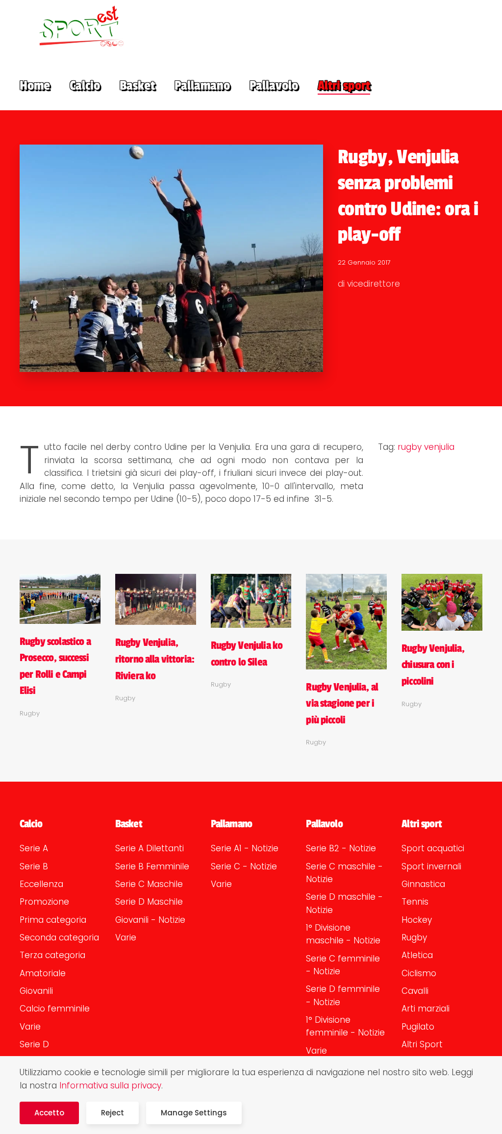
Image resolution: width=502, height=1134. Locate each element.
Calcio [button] (85, 86)
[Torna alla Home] (74, 26)
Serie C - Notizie (244, 866)
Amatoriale (43, 973)
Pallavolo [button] (274, 86)
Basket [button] (137, 86)
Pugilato (418, 1027)
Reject (112, 1113)
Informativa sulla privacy (110, 1085)
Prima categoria (53, 920)
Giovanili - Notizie (150, 920)
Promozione (44, 902)
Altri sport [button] (344, 86)
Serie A (34, 848)
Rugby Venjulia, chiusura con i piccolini (433, 665)
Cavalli (415, 991)
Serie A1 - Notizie (244, 848)
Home (35, 86)
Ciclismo (419, 973)
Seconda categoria (59, 937)
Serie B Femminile (152, 866)
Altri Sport (422, 1044)
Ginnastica (423, 884)
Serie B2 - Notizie (341, 848)
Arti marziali (426, 1008)
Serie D (34, 1044)
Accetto (49, 1113)
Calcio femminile (55, 1008)
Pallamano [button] (202, 86)
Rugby (414, 937)
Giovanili (36, 991)
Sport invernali (431, 866)
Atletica (417, 955)
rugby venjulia (426, 447)
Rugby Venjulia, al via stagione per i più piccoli (342, 703)
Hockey (417, 920)
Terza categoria (52, 955)
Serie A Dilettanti (149, 848)
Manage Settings (194, 1113)
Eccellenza (41, 884)
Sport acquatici (433, 848)
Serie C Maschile (149, 884)
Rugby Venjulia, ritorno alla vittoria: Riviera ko (154, 659)
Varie (30, 1027)
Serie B (34, 866)
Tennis (415, 902)
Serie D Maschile (149, 902)
